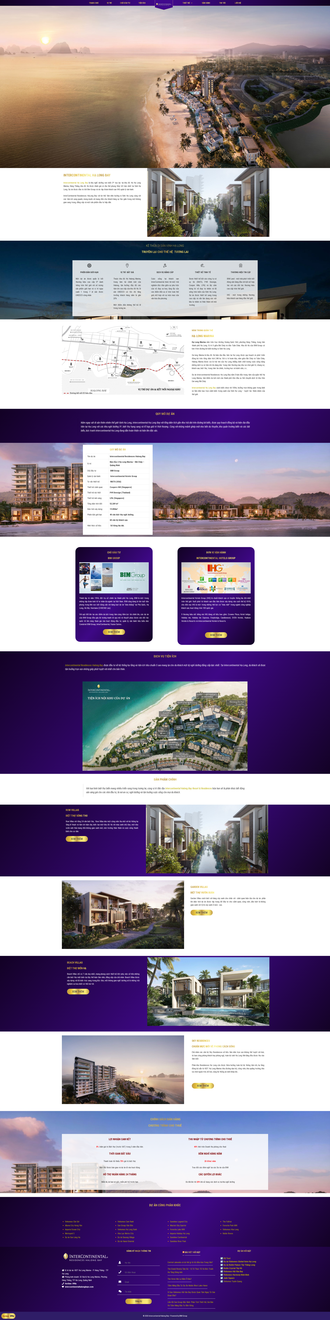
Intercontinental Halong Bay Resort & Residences (188, 788)
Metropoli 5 (69, 1233)
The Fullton (227, 1221)
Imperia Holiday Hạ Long (180, 1233)
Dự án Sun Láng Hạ (72, 1237)
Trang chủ (94, 3)
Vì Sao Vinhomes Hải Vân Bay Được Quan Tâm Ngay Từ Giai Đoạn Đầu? (191, 1294)
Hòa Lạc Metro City (126, 1233)
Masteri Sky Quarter (178, 1225)
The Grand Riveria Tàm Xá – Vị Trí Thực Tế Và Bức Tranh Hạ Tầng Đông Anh (190, 1270)
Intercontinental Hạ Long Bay (75, 183)
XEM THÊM (114, 632)
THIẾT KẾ (186, 3)
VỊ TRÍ (109, 3)
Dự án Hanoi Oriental (126, 1241)
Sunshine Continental (178, 1237)
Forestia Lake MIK (177, 1229)
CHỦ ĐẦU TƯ (125, 3)
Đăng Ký (138, 1301)
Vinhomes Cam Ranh (126, 1221)
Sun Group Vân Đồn (125, 1225)
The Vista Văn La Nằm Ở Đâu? (180, 1279)
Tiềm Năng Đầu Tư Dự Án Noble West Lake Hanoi (187, 1285)
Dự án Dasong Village (126, 1237)
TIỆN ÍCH (142, 3)
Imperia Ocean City (72, 1229)
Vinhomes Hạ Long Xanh (127, 1229)
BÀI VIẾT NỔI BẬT (192, 1252)
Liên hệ (238, 3)
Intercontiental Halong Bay (159, 1316)
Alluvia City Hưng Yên (73, 1225)
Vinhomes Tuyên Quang (233, 1281)
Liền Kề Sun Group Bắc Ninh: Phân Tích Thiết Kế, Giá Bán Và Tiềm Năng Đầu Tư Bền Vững (190, 1304)
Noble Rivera (228, 1233)
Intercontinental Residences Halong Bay (84, 665)
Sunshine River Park (178, 1241)
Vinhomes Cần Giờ (72, 1221)
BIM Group (183, 1316)
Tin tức (222, 3)
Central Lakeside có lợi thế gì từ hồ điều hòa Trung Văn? (190, 1262)
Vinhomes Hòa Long (231, 1229)
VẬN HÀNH (206, 3)
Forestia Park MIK (230, 1225)
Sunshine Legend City (178, 1221)
